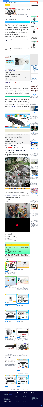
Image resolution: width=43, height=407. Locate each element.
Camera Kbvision (25, 399)
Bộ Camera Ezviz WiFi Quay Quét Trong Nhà (10, 361)
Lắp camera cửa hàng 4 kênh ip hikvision (18, 256)
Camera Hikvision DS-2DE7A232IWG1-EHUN (33, 22)
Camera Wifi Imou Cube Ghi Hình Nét (34, 69)
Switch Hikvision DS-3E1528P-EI (34, 9)
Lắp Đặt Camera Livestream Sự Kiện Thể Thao (34, 148)
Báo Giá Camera (17, 399)
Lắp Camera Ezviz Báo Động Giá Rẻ (34, 65)
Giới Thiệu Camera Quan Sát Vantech (24, 255)
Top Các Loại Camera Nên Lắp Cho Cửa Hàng (34, 193)
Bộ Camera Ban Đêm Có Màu (33, 78)
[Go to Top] (41, 406)
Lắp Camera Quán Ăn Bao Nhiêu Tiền (34, 94)
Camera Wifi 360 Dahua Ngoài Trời (34, 70)
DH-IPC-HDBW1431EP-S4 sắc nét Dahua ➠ (9, 285)
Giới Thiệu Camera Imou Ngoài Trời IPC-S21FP (34, 165)
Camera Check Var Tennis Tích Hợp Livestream (34, 132)
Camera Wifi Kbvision (33, 66)
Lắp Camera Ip (16, 396)
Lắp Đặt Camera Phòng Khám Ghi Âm (25, 256)
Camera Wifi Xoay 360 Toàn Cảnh (34, 67)
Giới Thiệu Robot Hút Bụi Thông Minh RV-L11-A (34, 176)
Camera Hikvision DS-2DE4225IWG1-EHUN (33, 47)
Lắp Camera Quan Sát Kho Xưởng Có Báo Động (13, 2)
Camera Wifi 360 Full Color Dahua (34, 68)
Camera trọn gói (17, 401)
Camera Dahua (24, 396)
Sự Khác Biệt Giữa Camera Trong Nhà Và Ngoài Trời (34, 112)
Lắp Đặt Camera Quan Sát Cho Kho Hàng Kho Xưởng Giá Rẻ (13, 254)
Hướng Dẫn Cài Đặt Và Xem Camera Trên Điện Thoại (15, 255)
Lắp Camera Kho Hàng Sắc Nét (8, 270)
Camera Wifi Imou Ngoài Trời (33, 72)
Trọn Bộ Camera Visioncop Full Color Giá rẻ (34, 77)
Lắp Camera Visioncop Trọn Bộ (34, 79)
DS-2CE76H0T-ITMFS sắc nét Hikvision (9, 336)
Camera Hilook (24, 401)
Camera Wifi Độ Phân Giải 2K (33, 71)
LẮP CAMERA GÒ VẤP (6, 392)
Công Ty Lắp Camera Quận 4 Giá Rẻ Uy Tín (23, 254)
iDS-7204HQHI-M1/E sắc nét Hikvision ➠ (21, 336)
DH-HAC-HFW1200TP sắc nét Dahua (21, 284)
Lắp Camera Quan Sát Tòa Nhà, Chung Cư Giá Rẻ (34, 210)
